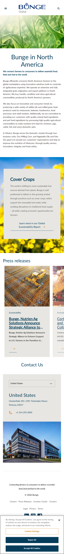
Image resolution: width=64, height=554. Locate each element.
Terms (40, 509)
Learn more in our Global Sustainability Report (32, 225)
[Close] (59, 520)
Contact (53, 502)
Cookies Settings (32, 531)
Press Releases (25, 502)
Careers (13, 502)
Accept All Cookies (32, 548)
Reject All (32, 540)
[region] (32, 534)
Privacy (32, 509)
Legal (25, 509)
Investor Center (40, 502)
